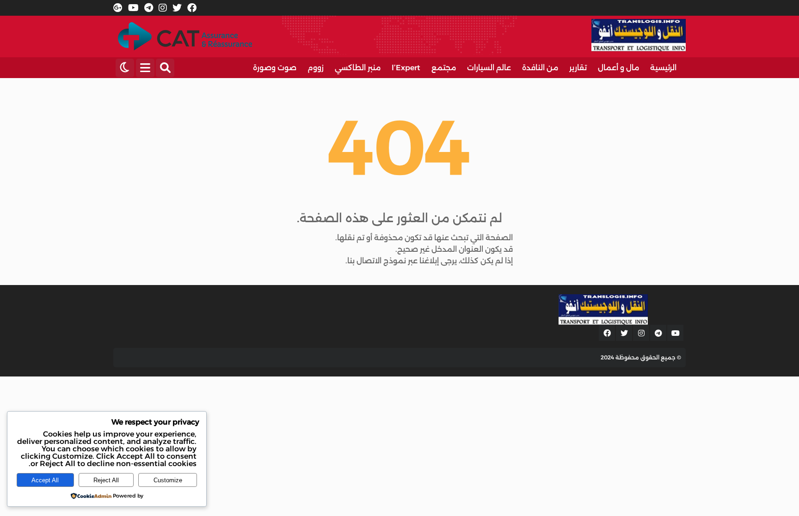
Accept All (45, 480)
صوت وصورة (274, 67)
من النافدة (540, 67)
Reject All (106, 480)
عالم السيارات (489, 67)
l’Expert (406, 67)
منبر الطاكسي (358, 67)
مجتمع (443, 67)
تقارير (578, 67)
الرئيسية (663, 67)
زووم (315, 67)
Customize (168, 480)
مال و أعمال (618, 67)
